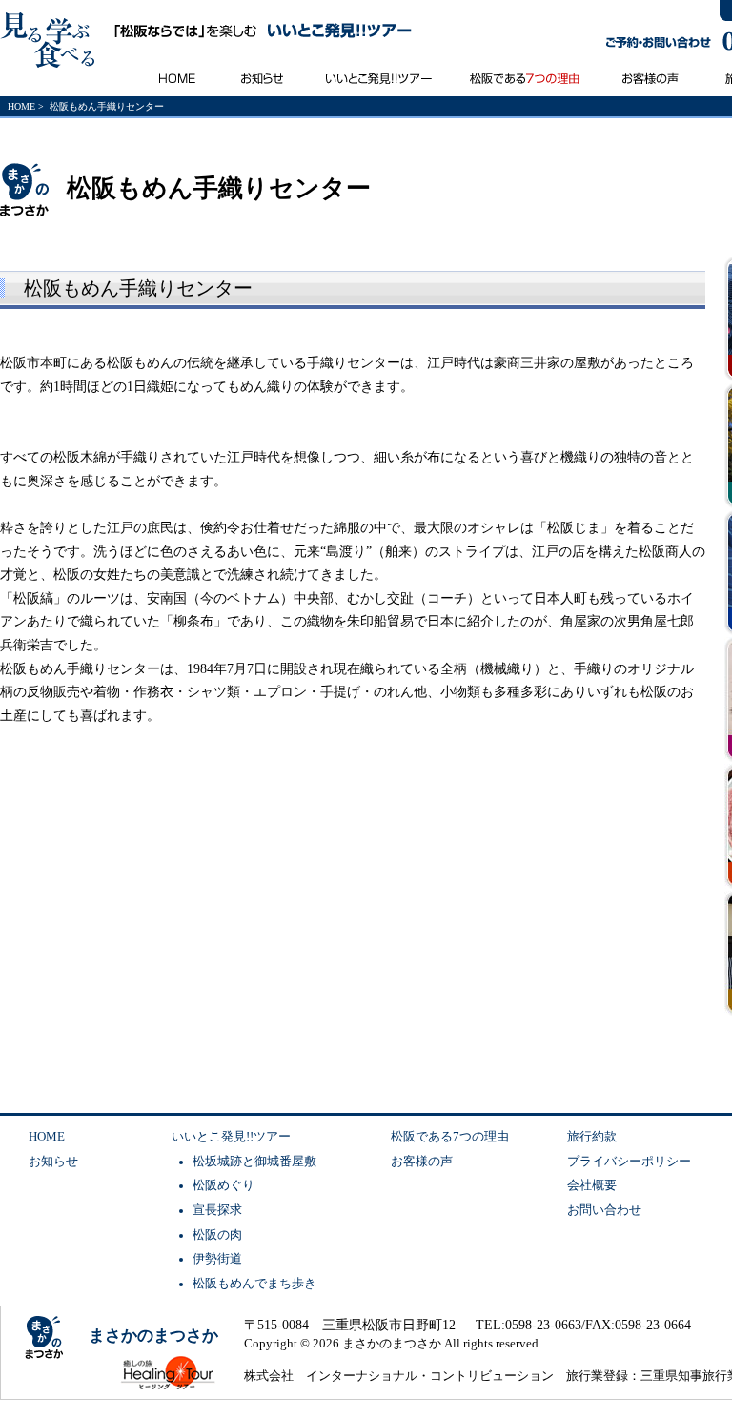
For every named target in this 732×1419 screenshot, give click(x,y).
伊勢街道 (217, 1258)
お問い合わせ (604, 1210)
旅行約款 (592, 1136)
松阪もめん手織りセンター (138, 288)
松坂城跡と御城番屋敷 (254, 1161)
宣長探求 (217, 1210)
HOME (21, 106)
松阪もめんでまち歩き (254, 1283)
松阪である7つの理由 (450, 1136)
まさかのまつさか (153, 1335)
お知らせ (53, 1161)
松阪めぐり (223, 1185)
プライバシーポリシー (629, 1161)
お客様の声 (422, 1161)
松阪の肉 (217, 1235)
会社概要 (592, 1185)
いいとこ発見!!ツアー (231, 1136)
